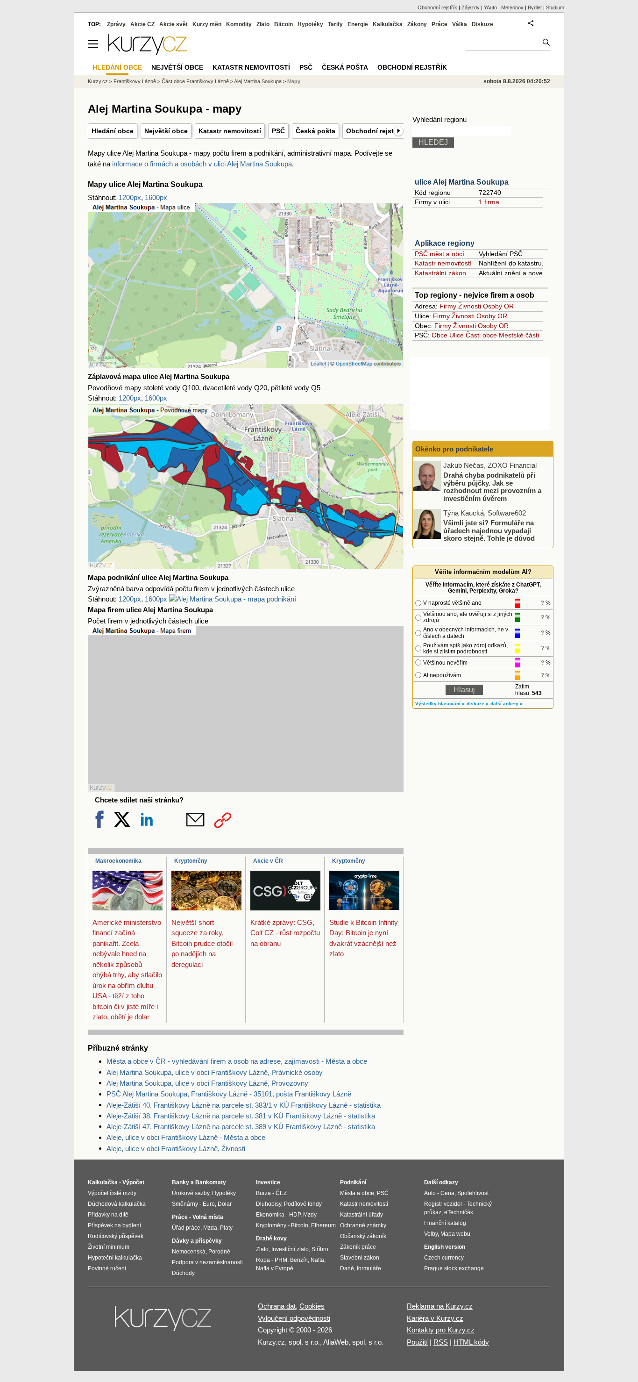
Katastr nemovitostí (229, 131)
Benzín (299, 1260)
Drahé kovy (271, 1238)
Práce (439, 24)
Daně (347, 1268)
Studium (555, 7)
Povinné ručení (107, 1268)
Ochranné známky (363, 1225)
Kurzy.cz (98, 81)
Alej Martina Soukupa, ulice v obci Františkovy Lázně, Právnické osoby (214, 1072)
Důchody (183, 1273)
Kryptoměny (190, 861)
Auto (430, 1193)
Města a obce (357, 1193)
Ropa (263, 1260)
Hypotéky (310, 24)
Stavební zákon (359, 1257)
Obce (439, 335)
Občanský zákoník (363, 1236)
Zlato (262, 24)
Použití (417, 1342)
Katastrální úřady (361, 1214)
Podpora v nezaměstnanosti (207, 1262)
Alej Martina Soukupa (258, 81)
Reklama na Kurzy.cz (440, 1306)
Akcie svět (173, 24)
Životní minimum (108, 1247)
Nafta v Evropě (274, 1268)
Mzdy (310, 1214)
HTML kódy (471, 1342)
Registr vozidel (443, 1204)
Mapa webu (455, 1234)
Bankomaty (210, 1182)
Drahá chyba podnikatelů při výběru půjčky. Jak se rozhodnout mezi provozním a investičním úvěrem (492, 486)
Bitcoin (283, 24)
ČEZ (281, 1193)
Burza (263, 1193)
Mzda (210, 1227)
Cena (447, 1193)
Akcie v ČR (268, 861)
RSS (440, 1342)
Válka (459, 24)
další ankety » (506, 703)
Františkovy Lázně (134, 81)
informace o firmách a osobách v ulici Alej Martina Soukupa (202, 164)
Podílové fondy (303, 1204)
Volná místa (207, 1217)
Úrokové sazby (190, 1193)
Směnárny (185, 1204)
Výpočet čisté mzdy (112, 1193)
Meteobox (512, 7)
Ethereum (323, 1225)
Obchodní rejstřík (374, 131)
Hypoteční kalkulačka (115, 1257)
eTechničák (458, 1212)
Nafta (317, 1260)
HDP (294, 1214)
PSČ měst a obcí (439, 254)
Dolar (225, 1204)
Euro (209, 1204)
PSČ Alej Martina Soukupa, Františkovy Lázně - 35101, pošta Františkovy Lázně (228, 1094)
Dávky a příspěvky (197, 1241)
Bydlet (535, 7)
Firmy (448, 306)
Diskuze (482, 24)
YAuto (490, 7)
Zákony (417, 24)
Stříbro (320, 1249)
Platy (226, 1227)
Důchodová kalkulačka (117, 1204)
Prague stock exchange (454, 1268)
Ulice (456, 335)
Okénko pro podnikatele (454, 449)
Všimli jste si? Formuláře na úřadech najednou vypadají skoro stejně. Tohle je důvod (489, 530)
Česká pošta (315, 131)
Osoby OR (498, 306)
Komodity (239, 24)
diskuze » (478, 703)
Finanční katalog (445, 1223)
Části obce (481, 335)
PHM (281, 1260)
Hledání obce (113, 131)
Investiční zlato (290, 1249)
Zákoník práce (358, 1247)
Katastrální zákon (440, 273)
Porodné (219, 1251)
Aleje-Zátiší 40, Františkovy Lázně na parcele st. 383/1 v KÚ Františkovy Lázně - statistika (243, 1105)
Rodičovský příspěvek (115, 1236)
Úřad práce (186, 1227)
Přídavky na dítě (108, 1214)
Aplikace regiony (445, 243)
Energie (357, 24)
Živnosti (469, 306)
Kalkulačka (388, 24)
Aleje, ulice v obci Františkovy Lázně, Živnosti (175, 1149)
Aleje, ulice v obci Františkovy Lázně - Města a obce (185, 1137)
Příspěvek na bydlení (114, 1225)
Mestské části (519, 335)
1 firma (489, 202)
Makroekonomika (118, 861)
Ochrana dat (277, 1306)
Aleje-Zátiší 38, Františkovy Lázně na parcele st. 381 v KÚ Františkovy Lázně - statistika (240, 1116)
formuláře (369, 1268)
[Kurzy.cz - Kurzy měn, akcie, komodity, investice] (147, 52)
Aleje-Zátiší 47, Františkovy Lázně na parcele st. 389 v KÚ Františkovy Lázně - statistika (240, 1127)
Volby (431, 1234)
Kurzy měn (206, 24)
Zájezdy (470, 7)
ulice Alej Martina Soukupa (462, 182)
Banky (180, 1182)
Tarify (335, 24)
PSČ (278, 131)
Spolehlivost (473, 1193)
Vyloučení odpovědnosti (294, 1318)
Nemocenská (189, 1251)
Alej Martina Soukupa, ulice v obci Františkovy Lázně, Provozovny (207, 1083)
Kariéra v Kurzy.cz (435, 1318)
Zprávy (116, 24)
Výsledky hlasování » (440, 703)
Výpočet (133, 1182)
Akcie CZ (142, 24)
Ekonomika (270, 1214)
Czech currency (444, 1257)
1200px (130, 197)
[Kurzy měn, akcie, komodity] (164, 1322)
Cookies (312, 1306)
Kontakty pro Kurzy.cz (441, 1330)
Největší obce (166, 131)
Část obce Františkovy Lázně (195, 81)
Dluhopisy (268, 1204)
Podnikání (353, 1182)
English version (444, 1247)
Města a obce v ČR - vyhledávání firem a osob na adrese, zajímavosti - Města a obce (236, 1061)
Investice (268, 1182)
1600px (156, 197)
